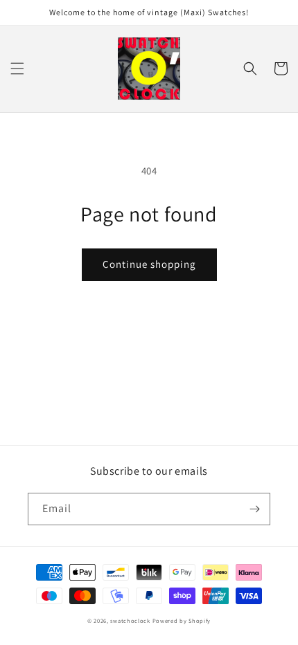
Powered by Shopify (181, 620)
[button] (17, 68)
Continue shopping (149, 264)
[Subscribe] (254, 509)
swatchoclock (130, 620)
